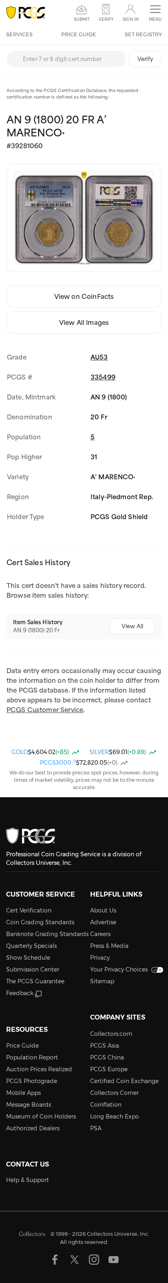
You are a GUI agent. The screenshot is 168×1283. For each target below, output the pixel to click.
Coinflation (106, 1104)
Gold (19, 752)
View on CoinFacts (84, 296)
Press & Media (109, 946)
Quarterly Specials (31, 946)
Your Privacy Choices (119, 969)
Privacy (100, 957)
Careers (100, 934)
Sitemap (102, 981)
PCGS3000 (58, 762)
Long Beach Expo (114, 1116)
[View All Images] (84, 218)
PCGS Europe (109, 1069)
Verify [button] (106, 19)
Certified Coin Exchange (124, 1081)
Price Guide (78, 34)
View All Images (84, 322)
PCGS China (107, 1057)
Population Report (32, 1057)
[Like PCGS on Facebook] (55, 1259)
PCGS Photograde (31, 1081)
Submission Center (32, 969)
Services (19, 34)
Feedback (19, 993)
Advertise (103, 922)
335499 (103, 377)
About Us (103, 910)
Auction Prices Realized (39, 1069)
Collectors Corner (114, 1093)
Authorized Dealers (33, 1128)
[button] (155, 13)
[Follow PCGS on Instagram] (94, 1259)
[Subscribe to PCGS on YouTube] (113, 1259)
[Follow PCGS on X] (74, 1259)
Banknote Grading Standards (47, 934)
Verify (145, 59)
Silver (99, 752)
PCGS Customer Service (45, 709)
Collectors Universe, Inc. (118, 1233)
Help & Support (27, 1180)
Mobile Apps (23, 1093)
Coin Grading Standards (40, 922)
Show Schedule (28, 957)
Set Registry (143, 34)
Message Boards (28, 1104)
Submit (82, 19)
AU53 (99, 357)
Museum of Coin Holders (41, 1116)
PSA (96, 1128)
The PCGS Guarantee (35, 981)
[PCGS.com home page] (25, 13)
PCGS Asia (104, 1045)
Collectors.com (111, 1033)
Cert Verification (28, 910)
